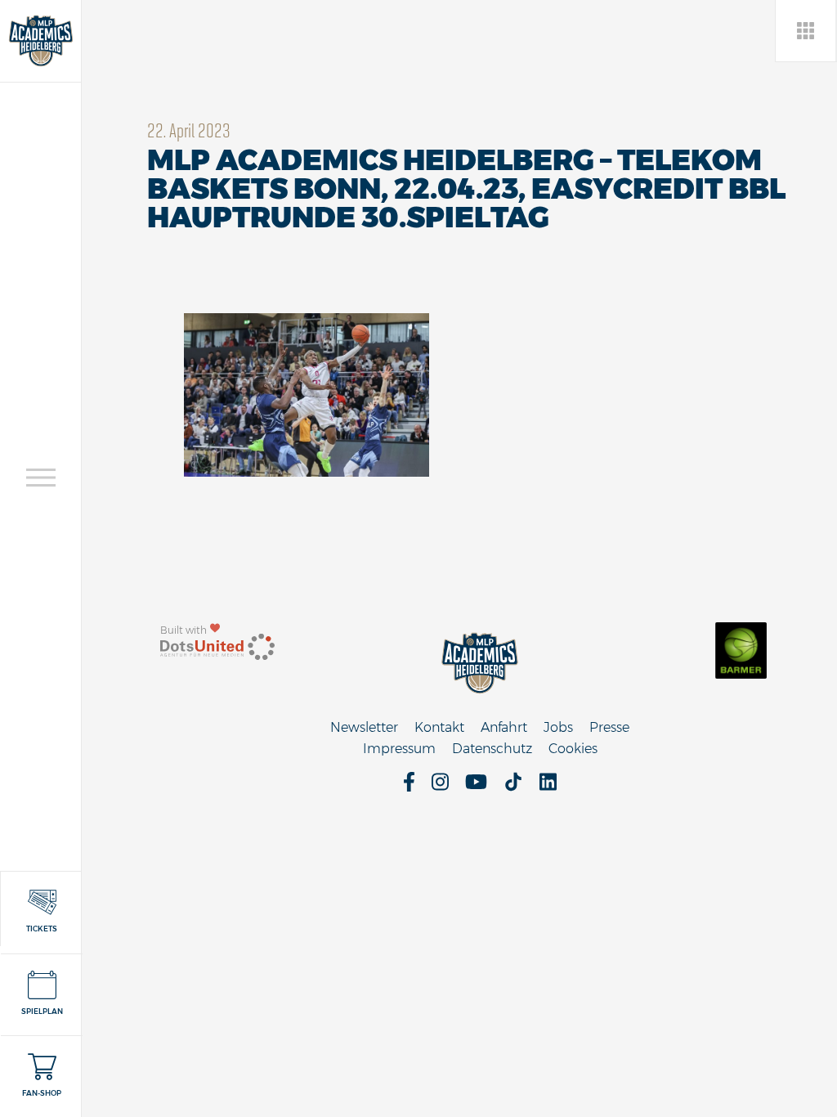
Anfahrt (504, 727)
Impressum (399, 748)
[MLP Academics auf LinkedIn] (548, 787)
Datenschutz (492, 748)
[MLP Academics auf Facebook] (409, 787)
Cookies (573, 748)
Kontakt (439, 727)
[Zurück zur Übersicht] (806, 30)
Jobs (558, 727)
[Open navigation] (41, 478)
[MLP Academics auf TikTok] (513, 787)
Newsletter (364, 727)
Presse (609, 727)
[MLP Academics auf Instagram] (440, 787)
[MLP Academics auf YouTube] (476, 787)
